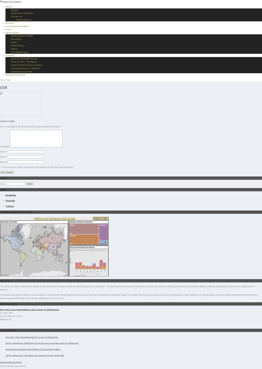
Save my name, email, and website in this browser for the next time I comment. (38, 167)
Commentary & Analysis (17, 26)
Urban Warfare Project (22, 35)
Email (3, 156)
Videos (14, 48)
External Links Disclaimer (11, 362)
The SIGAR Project (20, 52)
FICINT (14, 42)
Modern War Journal (15, 74)
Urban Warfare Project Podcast (26, 65)
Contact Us (16, 16)
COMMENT (5, 146)
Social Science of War (21, 71)
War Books (16, 39)
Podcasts (10, 55)
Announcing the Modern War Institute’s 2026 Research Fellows (33, 349)
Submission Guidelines (22, 13)
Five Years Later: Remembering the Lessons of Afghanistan (31, 337)
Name (3, 151)
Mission (15, 10)
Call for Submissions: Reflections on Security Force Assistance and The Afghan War (42, 343)
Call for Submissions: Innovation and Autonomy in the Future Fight (34, 355)
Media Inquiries (24, 19)
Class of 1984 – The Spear (24, 61)
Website (3, 162)
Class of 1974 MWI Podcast (24, 58)
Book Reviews (18, 45)
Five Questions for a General (25, 68)
